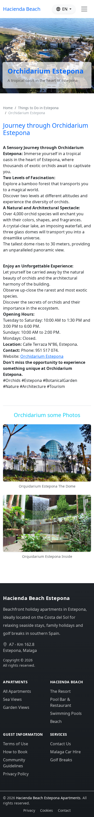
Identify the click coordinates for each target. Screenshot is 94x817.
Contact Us (60, 743)
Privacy (29, 810)
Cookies (46, 810)
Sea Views (12, 699)
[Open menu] (84, 9)
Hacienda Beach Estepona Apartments (48, 797)
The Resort (60, 691)
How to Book (15, 752)
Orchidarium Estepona (41, 356)
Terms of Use (15, 743)
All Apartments (17, 691)
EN (64, 9)
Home (8, 107)
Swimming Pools (66, 713)
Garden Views (16, 707)
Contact (64, 810)
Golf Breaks (61, 760)
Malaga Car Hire (65, 752)
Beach (56, 721)
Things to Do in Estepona (38, 107)
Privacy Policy (16, 774)
